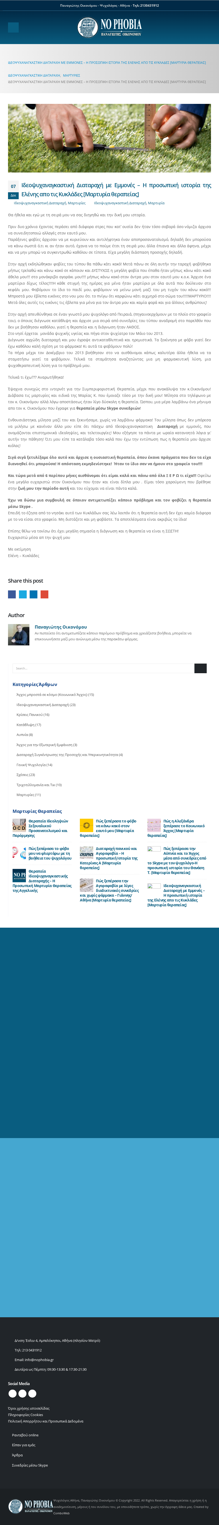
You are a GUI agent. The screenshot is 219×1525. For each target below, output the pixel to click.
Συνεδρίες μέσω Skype (30, 1465)
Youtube (22, 1394)
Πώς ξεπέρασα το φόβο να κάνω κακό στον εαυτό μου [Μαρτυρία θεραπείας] (108, 828)
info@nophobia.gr (39, 1360)
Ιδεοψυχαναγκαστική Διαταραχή (40, 203)
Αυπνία (22, 734)
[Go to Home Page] (9, 56)
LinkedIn (33, 594)
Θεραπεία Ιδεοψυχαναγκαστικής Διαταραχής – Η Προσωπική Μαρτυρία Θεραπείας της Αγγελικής (42, 881)
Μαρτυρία (156, 203)
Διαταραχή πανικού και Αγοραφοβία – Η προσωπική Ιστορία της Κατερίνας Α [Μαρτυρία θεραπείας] (108, 858)
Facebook (12, 594)
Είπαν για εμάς (23, 1445)
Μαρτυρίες (76, 203)
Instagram (32, 1394)
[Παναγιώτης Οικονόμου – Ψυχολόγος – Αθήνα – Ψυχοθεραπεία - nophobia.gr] (109, 27)
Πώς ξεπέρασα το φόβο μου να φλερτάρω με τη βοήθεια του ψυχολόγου (50, 853)
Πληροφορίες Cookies (25, 1415)
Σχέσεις (22, 774)
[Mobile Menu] (13, 27)
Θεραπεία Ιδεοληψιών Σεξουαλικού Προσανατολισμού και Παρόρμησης (40, 828)
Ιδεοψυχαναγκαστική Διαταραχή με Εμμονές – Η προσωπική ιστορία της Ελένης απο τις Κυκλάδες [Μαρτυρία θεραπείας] (176, 895)
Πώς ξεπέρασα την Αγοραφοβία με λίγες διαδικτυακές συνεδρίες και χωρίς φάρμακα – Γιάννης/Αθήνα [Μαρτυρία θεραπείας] (109, 890)
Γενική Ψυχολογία (31, 764)
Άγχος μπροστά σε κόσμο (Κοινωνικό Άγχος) (52, 694)
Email (44, 594)
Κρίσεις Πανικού (30, 714)
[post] (19, 825)
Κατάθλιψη (25, 724)
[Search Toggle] (207, 27)
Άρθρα (17, 1455)
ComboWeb (61, 1513)
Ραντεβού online (25, 1435)
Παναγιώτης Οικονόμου (61, 627)
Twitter (23, 594)
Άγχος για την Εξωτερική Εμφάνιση (44, 744)
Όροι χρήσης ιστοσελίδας (28, 1408)
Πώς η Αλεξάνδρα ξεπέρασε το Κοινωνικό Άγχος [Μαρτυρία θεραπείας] (176, 828)
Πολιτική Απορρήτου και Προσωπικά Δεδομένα (45, 1421)
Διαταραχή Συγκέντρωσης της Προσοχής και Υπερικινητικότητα (67, 754)
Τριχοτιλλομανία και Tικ (36, 784)
